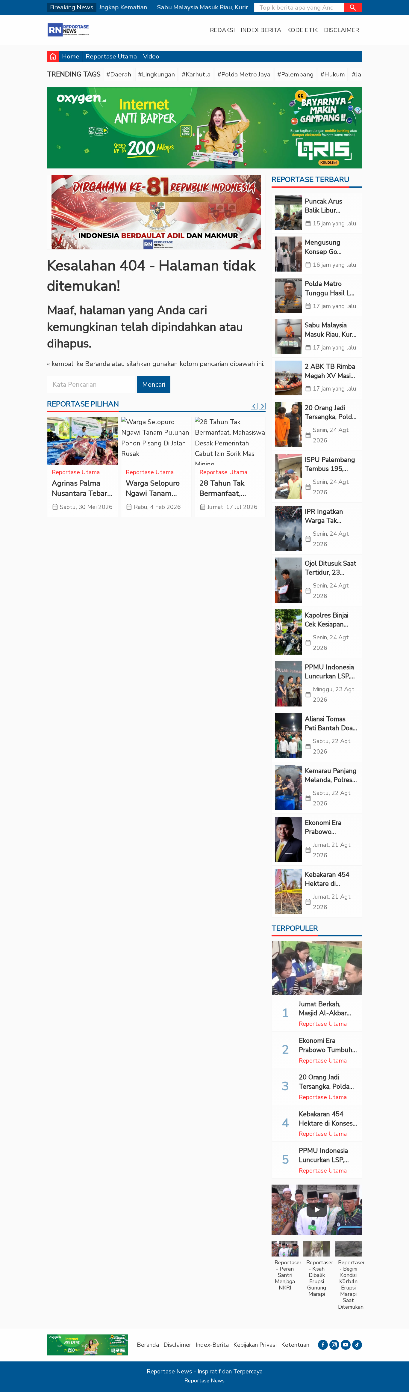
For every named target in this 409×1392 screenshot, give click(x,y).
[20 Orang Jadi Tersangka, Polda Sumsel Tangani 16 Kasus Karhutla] (288, 425)
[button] (353, 7)
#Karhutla (196, 74)
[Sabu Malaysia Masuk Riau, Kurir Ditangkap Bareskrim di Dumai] (288, 336)
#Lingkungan (156, 74)
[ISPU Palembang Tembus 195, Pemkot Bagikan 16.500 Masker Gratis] (288, 476)
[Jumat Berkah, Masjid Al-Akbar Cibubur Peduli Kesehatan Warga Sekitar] (317, 968)
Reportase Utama (111, 56)
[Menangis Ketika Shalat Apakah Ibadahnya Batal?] (230, 441)
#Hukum (332, 74)
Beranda (148, 1345)
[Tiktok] (357, 1345)
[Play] (317, 1210)
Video (151, 56)
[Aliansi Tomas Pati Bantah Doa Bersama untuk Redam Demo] (288, 736)
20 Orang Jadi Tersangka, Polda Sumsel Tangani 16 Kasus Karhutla (327, 1091)
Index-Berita (212, 1345)
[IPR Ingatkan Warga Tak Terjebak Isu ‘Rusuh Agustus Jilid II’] (288, 528)
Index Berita (261, 30)
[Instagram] (334, 1345)
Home (70, 56)
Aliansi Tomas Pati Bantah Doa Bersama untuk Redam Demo (329, 733)
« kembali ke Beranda (78, 363)
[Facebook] (323, 1345)
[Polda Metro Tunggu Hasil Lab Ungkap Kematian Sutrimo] (288, 295)
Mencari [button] (153, 384)
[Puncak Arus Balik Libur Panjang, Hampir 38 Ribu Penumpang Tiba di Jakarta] (288, 213)
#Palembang (295, 74)
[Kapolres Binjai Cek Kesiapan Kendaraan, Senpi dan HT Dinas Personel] (288, 632)
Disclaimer (341, 30)
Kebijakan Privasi (255, 1345)
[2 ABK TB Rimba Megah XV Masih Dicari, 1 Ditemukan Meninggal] (288, 378)
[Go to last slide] (254, 406)
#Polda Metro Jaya (243, 74)
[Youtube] (346, 1345)
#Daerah (118, 74)
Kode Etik (302, 30)
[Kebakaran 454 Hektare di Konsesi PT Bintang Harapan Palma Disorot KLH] (288, 891)
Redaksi (222, 30)
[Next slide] (262, 406)
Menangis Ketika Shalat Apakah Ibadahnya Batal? (227, 493)
